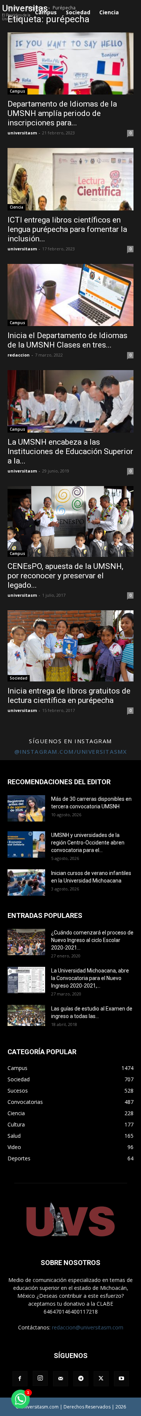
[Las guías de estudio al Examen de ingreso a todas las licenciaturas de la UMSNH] (26, 1015)
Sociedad (18, 678)
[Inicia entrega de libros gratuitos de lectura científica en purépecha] (70, 645)
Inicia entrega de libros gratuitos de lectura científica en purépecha (69, 695)
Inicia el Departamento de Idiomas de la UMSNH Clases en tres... (67, 340)
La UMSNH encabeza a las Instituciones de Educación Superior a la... (70, 451)
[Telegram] (80, 1378)
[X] (101, 1378)
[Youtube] (121, 1378)
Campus (17, 91)
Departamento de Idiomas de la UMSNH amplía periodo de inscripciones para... (62, 113)
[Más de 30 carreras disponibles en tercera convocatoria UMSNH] (26, 808)
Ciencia (16, 207)
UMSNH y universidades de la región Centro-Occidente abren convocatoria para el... (87, 842)
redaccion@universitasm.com (87, 1327)
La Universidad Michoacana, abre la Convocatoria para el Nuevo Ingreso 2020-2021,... (90, 978)
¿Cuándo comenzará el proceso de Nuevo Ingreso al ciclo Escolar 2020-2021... (92, 940)
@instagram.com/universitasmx (70, 751)
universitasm (22, 133)
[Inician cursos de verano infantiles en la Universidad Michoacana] (26, 882)
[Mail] (60, 1378)
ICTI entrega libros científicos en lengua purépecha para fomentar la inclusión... (67, 229)
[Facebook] (19, 1378)
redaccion (19, 355)
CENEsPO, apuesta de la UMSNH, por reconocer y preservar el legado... (65, 576)
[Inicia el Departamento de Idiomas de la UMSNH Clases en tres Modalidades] (70, 295)
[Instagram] (40, 1378)
